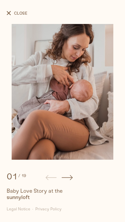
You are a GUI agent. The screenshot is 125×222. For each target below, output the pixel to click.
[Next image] (67, 178)
